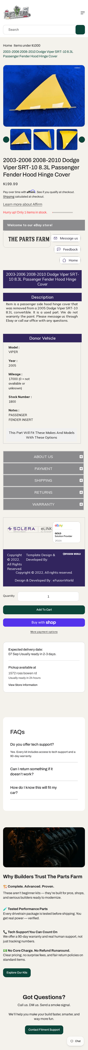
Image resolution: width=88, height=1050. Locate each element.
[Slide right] (82, 140)
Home (7, 45)
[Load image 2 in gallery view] (43, 139)
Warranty (43, 504)
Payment (43, 468)
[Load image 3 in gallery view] (67, 139)
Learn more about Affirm (22, 204)
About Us (43, 456)
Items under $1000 (27, 45)
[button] (82, 13)
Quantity (9, 595)
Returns (43, 492)
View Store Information (22, 684)
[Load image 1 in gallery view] (20, 139)
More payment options (44, 631)
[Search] (80, 29)
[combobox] (44, 29)
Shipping (8, 196)
